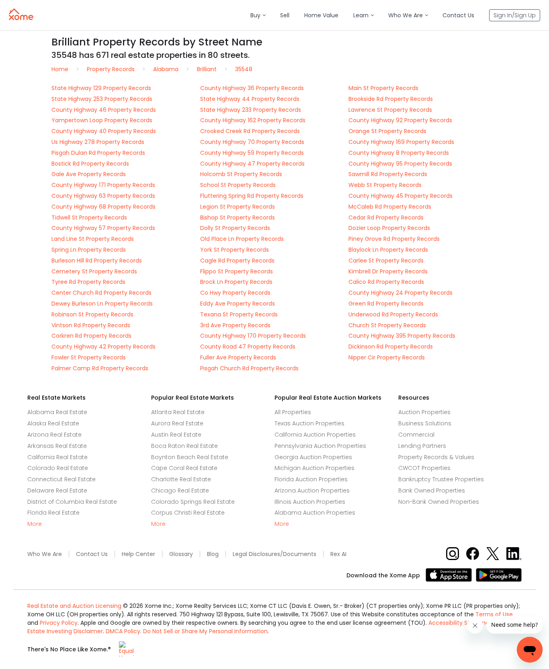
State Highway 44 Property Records (249, 99)
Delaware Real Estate (57, 490)
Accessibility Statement (461, 623)
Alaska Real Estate (53, 423)
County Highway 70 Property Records (252, 142)
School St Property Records (238, 185)
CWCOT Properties (424, 468)
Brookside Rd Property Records (390, 99)
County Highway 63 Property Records (103, 196)
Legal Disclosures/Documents (274, 554)
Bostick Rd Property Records (90, 164)
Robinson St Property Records (92, 314)
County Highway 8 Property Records (398, 153)
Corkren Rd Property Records (91, 336)
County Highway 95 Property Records (400, 164)
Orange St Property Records (387, 131)
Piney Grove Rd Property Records (394, 239)
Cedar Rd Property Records (386, 217)
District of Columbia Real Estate (72, 502)
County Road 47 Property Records (247, 347)
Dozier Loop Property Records (389, 228)
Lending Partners (422, 446)
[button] (257, 15)
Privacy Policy (59, 623)
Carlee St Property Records (386, 261)
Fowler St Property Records (88, 357)
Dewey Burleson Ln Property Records (102, 304)
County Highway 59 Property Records (252, 153)
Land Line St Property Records (92, 239)
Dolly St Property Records (235, 228)
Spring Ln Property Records (88, 250)
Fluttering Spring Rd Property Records (251, 196)
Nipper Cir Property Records (386, 357)
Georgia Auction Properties (313, 457)
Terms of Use (494, 614)
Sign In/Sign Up (515, 15)
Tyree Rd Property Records (88, 282)
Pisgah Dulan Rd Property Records (98, 153)
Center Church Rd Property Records (101, 293)
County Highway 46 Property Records (103, 110)
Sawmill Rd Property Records (387, 174)
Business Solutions (424, 423)
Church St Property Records (387, 325)
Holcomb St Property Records (241, 174)
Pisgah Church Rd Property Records (249, 368)
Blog (213, 554)
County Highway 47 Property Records (252, 164)
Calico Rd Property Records (386, 282)
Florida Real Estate (53, 513)
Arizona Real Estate (54, 435)
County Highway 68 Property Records (103, 207)
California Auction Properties (315, 435)
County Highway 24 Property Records (400, 293)
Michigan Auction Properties (314, 468)
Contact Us (92, 554)
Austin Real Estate (176, 435)
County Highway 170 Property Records (253, 336)
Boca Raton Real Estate (184, 446)
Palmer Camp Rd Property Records (99, 368)
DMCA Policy (123, 631)
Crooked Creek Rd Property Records (250, 131)
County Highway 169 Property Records (401, 142)
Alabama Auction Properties (314, 513)
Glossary (181, 554)
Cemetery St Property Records (94, 271)
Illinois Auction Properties (309, 502)
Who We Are (44, 554)
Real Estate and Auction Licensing (74, 606)
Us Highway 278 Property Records (97, 142)
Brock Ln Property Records (236, 282)
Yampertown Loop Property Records (101, 120)
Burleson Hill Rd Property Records (96, 261)
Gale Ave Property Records (88, 174)
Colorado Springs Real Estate (193, 502)
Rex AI (338, 554)
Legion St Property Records (237, 207)
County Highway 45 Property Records (400, 196)
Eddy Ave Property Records (237, 304)
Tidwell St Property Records (89, 217)
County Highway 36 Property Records (252, 88)
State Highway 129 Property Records (101, 88)
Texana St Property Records (239, 314)
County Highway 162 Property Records (252, 120)
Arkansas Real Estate (57, 446)
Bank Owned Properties (431, 490)
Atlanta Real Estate (178, 412)
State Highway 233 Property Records (250, 110)
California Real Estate (57, 457)
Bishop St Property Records (237, 217)
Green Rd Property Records (386, 304)
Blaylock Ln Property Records (388, 250)
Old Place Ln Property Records (242, 239)
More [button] (34, 524)
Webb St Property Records (385, 185)
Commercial (416, 435)
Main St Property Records (383, 88)
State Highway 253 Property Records (101, 99)
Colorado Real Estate (57, 468)
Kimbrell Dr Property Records (388, 271)
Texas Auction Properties (309, 423)
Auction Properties (424, 412)
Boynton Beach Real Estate (189, 457)
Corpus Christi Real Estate (188, 513)
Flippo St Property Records (236, 271)
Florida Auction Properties (311, 479)
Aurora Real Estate (177, 423)
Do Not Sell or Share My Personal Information (205, 631)
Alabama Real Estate (57, 412)
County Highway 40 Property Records (103, 131)
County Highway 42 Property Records (103, 347)
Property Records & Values (436, 457)
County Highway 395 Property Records (401, 336)
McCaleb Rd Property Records (389, 207)
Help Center (138, 554)
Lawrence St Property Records (390, 110)
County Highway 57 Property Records (103, 228)
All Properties (292, 412)
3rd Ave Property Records (235, 325)
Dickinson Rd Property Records (390, 347)
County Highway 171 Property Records (103, 185)
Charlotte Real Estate (181, 479)
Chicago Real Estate (180, 490)
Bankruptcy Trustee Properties (441, 479)
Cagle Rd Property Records (237, 261)
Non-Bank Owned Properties (438, 502)
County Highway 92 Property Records (400, 120)
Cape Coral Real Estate (184, 468)
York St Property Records (234, 250)
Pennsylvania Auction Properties (320, 446)
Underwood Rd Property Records (393, 314)
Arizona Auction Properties (312, 490)
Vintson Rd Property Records (90, 325)
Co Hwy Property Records (235, 293)
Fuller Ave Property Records (238, 357)
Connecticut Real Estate (61, 479)
